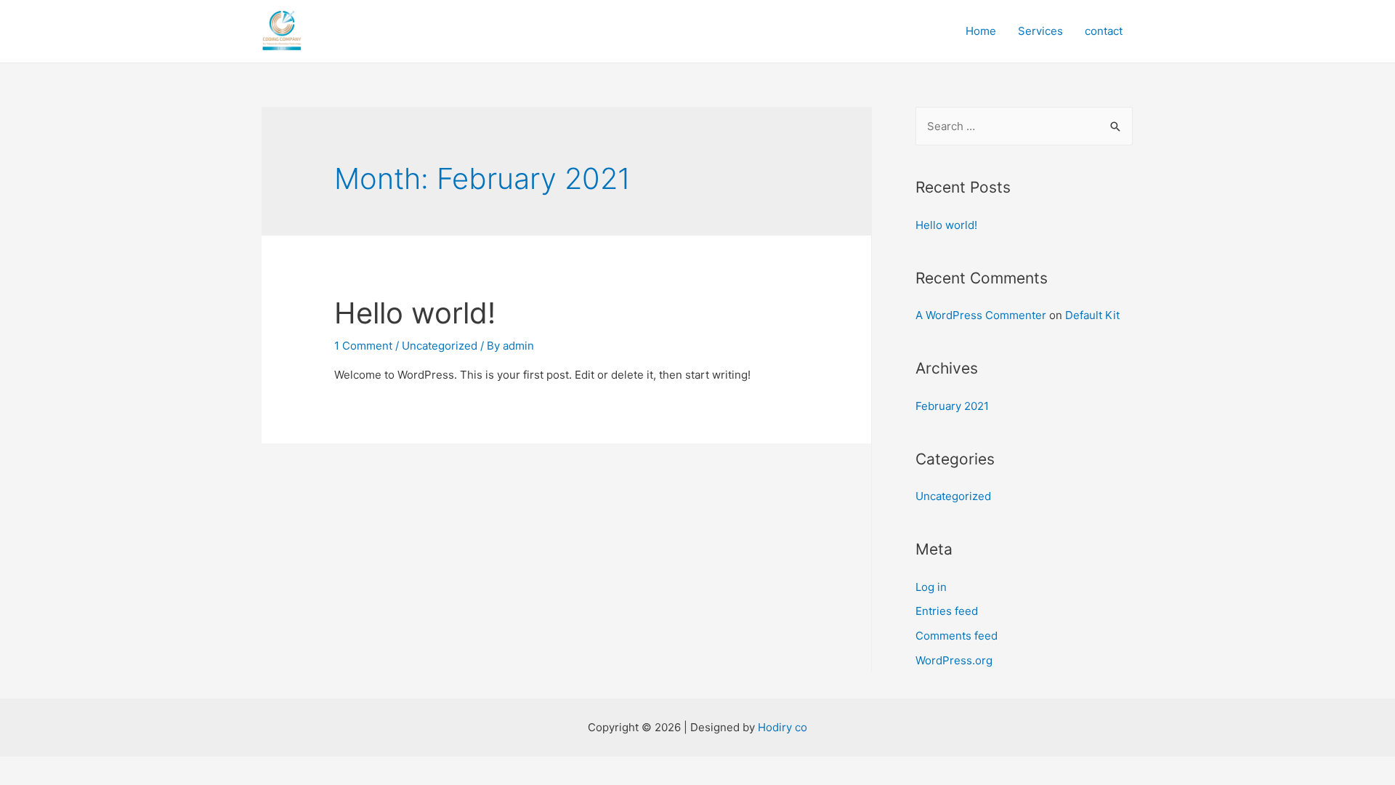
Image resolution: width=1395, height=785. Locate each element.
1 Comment (363, 346)
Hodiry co (782, 727)
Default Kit (1092, 315)
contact (1104, 31)
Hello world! (415, 313)
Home (981, 31)
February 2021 (952, 406)
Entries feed (946, 611)
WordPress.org (953, 660)
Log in (931, 587)
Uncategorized (953, 496)
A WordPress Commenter (980, 315)
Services (1040, 31)
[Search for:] (1024, 126)
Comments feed (956, 636)
